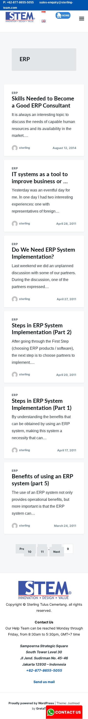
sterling (24, 147)
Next (56, 552)
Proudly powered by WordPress (32, 703)
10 (29, 552)
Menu (81, 18)
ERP (15, 93)
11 (42, 552)
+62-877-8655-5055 (44, 670)
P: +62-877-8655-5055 (18, 2)
